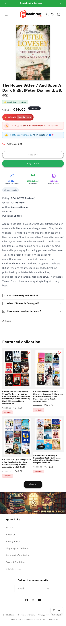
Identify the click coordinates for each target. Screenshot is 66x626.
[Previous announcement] (5, 3)
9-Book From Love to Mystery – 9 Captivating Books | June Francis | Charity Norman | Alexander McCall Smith (17, 463)
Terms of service (16, 619)
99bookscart (14, 615)
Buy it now (33, 163)
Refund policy (57, 615)
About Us (10, 534)
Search (9, 527)
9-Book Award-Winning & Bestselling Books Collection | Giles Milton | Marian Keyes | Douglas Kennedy (47, 459)
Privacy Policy (12, 541)
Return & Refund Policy (17, 555)
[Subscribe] (48, 588)
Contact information (50, 619)
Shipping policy (32, 619)
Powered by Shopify (27, 615)
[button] (6, 14)
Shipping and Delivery (17, 548)
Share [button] (8, 321)
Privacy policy (43, 615)
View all (33, 484)
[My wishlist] (53, 14)
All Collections (13, 569)
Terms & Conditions (15, 562)
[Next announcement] (60, 3)
